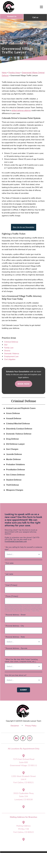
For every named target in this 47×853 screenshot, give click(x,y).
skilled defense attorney (21, 110)
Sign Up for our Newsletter (23, 227)
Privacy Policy (30, 725)
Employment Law (11, 356)
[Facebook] (22, 738)
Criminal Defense (11, 342)
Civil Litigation (9, 359)
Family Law (8, 347)
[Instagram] (29, 738)
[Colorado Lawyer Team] (8, 7)
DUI (5, 345)
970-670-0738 (35, 17)
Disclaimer (15, 725)
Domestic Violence (11, 353)
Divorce (7, 350)
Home (4, 72)
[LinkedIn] (16, 738)
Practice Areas (14, 72)
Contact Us (12, 16)
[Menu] (41, 7)
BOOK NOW (24, 383)
